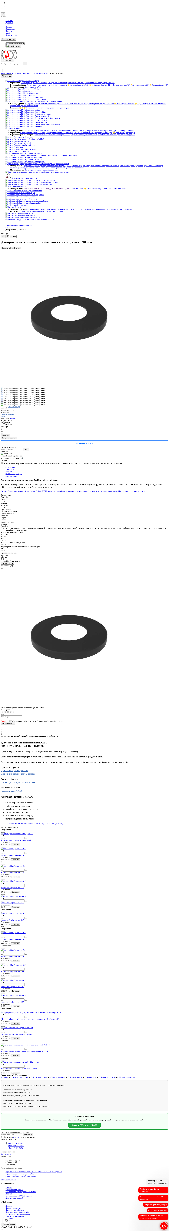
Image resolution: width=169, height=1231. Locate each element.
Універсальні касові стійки (35, 104)
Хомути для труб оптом (15, 1210)
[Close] (2, 568)
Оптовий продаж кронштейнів (102, 83)
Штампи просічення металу (81, 209)
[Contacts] (3, 14)
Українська (20, 43)
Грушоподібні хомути (125, 131)
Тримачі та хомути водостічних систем (21, 1192)
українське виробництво (57, 491)
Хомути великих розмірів (82, 131)
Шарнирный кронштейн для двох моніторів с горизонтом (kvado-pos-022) (30, 1019)
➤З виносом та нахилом (57, 85)
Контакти (9, 21)
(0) (9, 423)
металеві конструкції (104, 491)
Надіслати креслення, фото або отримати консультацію (151, 1217)
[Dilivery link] (22, 458)
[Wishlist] (2, 832)
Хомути (9, 1188)
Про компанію (11, 35)
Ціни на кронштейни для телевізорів (18, 774)
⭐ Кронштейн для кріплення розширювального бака (105, 189)
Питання (9, 1206)
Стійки (8, 228)
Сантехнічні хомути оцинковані (36, 131)
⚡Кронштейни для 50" (139, 85)
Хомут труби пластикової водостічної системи (101, 166)
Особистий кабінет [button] (8, 50)
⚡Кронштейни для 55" (158, 85)
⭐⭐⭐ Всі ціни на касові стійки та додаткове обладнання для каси (46, 108)
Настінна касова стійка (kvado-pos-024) (16, 1034)
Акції (8, 33)
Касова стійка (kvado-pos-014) (12, 872)
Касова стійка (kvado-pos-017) (12, 920)
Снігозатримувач (56, 168)
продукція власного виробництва (81, 491)
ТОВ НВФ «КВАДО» (14, 407)
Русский (17, 46)
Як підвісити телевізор (57, 83)
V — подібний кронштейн (24, 155)
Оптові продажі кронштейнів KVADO (18, 782)
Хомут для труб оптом (54, 133)
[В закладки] (3, 236)
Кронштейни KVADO (14, 1190)
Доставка (9, 23)
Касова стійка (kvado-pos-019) (12, 956)
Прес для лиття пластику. (122, 209)
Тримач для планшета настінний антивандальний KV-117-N (24, 1051)
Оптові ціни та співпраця (157, 1210)
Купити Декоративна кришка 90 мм (15, 491)
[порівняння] (7, 236)
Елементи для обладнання (82, 104)
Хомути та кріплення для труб (155, 1205)
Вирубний (25, 211)
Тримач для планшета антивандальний (16, 840)
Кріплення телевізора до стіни (78, 83)
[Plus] (2, 431)
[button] (164, 1226)
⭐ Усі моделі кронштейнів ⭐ (79, 85)
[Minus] (2, 838)
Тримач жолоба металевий (38, 168)
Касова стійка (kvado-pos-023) (12, 1002)
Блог (7, 25)
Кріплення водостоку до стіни (131, 166)
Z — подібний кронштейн (66, 155)
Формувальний (45, 211)
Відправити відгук (8, 723)
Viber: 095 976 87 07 (8, 73)
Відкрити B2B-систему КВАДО (84, 1125)
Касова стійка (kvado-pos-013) (12, 855)
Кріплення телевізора (14, 1208)
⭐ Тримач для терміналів (124, 104)
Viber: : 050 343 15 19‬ (25, 73)
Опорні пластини (76, 189)
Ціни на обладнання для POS (14, 770)
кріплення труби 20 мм (43, 135)
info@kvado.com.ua (8, 1180)
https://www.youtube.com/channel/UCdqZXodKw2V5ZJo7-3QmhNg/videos (34, 1172)
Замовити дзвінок (57, 73)
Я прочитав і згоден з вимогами (19, 1137)
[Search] (25, 63)
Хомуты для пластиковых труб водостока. (41, 170)
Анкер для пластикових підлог (57, 189)
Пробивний (34, 211)
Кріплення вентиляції (14, 1198)
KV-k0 (44, 491)
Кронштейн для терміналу (103, 104)
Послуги (9, 31)
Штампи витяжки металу (102, 209)
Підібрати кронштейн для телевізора (149, 1190)
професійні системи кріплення (125, 491)
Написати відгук (7, 563)
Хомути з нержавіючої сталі (60, 131)
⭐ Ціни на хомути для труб (124, 133)
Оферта (16, 1137)
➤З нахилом (42, 85)
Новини (9, 27)
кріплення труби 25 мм (61, 135)
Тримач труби (22, 168)
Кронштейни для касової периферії (24, 106)
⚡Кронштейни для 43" (120, 85)
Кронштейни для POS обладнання (19, 225)
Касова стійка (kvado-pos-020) (12, 972)
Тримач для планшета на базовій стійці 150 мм (19, 1069)
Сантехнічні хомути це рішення (32, 133)
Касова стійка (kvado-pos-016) (12, 903)
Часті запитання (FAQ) (11, 791)
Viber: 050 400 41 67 (41, 73)
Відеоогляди (10, 29)
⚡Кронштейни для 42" (101, 85)
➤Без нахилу (32, 85)
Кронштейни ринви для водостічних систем (41, 166)
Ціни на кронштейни (33, 87)
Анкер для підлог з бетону (34, 189)
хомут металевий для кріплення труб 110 (119, 135)
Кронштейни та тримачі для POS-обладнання (152, 1198)
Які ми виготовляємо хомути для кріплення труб (93, 133)
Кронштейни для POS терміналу (59, 104)
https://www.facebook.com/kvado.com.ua (21, 1176)
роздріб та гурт (143, 491)
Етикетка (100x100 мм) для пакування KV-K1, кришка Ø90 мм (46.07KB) (34, 824)
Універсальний (57, 211)
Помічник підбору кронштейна (18, 1212)
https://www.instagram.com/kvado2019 (20, 1174)
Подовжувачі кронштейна (73, 168)
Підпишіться (28, 1135)
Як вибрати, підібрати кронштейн (34, 83)
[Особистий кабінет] (84, 8)
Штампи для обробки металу (37, 209)
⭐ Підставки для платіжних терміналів (150, 104)
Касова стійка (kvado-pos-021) (12, 987)
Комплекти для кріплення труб (104, 131)
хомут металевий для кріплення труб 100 (87, 135)
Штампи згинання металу (59, 209)
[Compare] (4, 832)
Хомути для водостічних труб (70, 166)
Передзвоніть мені (8, 1152)
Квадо (12, 418)
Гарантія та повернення (7, 414)
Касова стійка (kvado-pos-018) (12, 939)
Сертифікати (68, 133)
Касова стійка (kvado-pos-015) (12, 888)
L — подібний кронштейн (45, 155)
